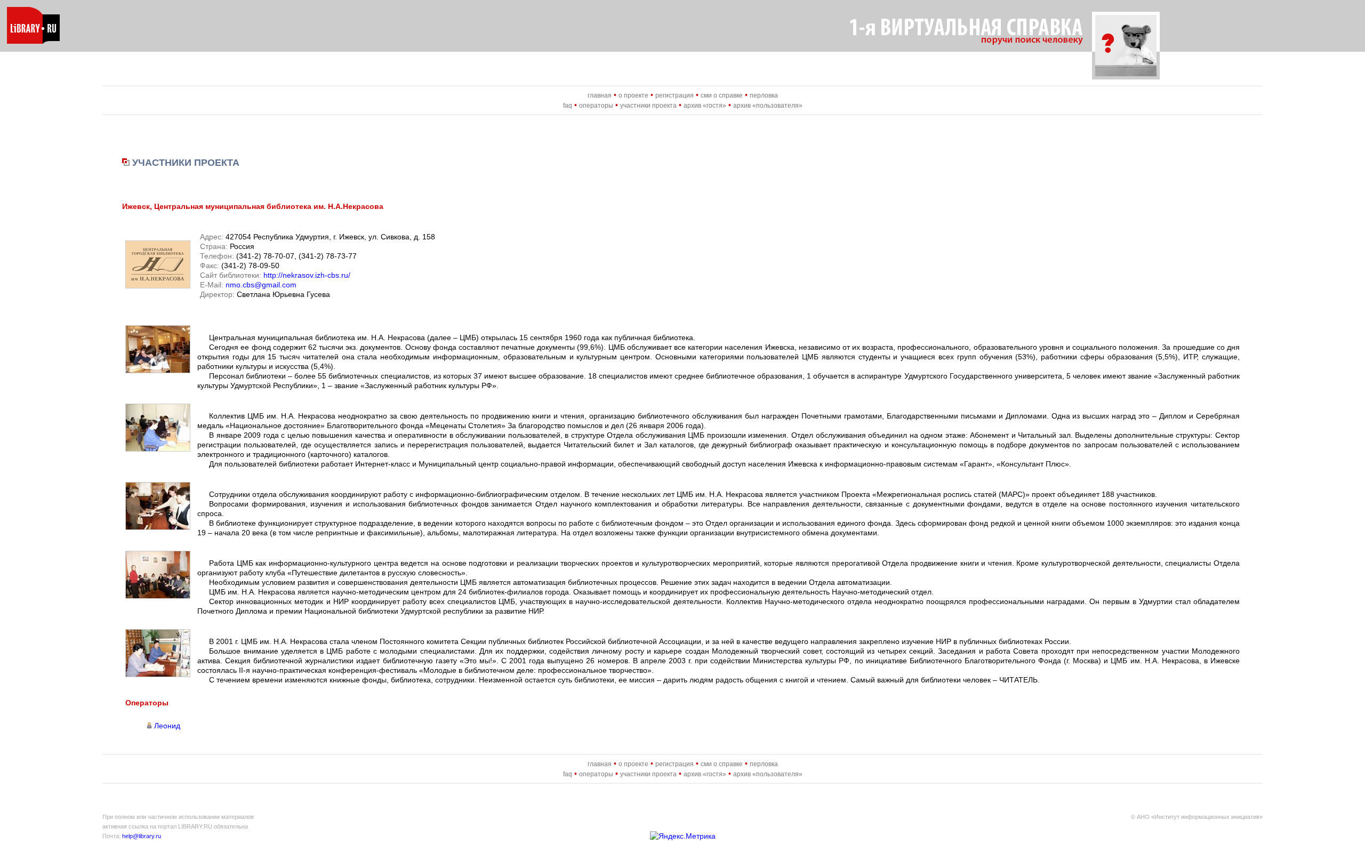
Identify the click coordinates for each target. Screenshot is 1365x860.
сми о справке (722, 95)
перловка (764, 95)
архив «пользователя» (767, 105)
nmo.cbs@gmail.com (261, 284)
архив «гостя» (705, 105)
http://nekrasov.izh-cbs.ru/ (306, 275)
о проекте (633, 95)
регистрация (674, 95)
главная (600, 95)
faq (567, 105)
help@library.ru (141, 836)
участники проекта (648, 105)
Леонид (167, 725)
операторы (596, 105)
